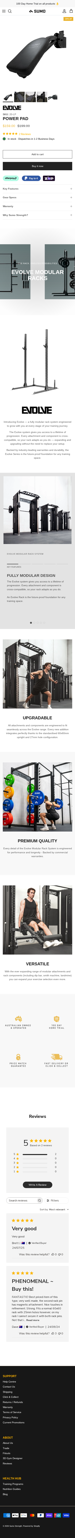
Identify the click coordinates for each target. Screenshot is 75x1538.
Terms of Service (12, 1412)
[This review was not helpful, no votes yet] (59, 1254)
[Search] (11, 11)
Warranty (8, 206)
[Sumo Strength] (37, 11)
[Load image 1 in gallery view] (37, 52)
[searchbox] (21, 1200)
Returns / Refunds (13, 1402)
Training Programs (13, 1484)
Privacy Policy (10, 1417)
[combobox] (54, 1209)
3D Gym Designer (12, 1458)
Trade (6, 1448)
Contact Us (9, 1386)
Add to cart (38, 154)
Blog (5, 1494)
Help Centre (9, 1381)
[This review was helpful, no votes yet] (53, 1254)
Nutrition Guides (12, 1489)
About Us (8, 1443)
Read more (32, 1320)
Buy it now (37, 166)
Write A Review (38, 1185)
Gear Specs (9, 197)
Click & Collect (10, 1397)
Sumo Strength (15, 1526)
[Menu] (4, 11)
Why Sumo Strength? (15, 215)
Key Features (10, 188)
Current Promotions (13, 1422)
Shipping (7, 1391)
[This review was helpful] (53, 1333)
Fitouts (6, 1453)
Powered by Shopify (31, 1526)
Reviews (7, 1463)
